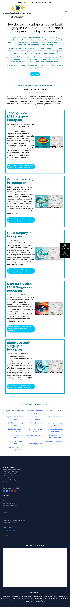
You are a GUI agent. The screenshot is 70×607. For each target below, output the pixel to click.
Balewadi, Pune (16, 596)
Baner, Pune (27, 596)
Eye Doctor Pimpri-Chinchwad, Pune (55, 436)
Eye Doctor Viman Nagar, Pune (15, 448)
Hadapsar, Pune (16, 598)
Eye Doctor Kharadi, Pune (35, 430)
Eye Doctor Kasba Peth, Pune (35, 436)
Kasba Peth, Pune (23, 600)
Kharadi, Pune (53, 598)
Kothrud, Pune (11, 600)
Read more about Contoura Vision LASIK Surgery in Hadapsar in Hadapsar (19, 329)
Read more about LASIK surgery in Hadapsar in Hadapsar (19, 271)
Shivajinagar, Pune (63, 600)
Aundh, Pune (6, 596)
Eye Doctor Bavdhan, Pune (15, 418)
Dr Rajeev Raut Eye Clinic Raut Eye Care (17, 13)
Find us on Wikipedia (9, 503)
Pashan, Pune (51, 600)
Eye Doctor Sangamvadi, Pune (35, 418)
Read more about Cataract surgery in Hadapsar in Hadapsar (21, 220)
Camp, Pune (61, 596)
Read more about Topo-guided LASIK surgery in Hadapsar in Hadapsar (20, 166)
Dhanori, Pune (5, 598)
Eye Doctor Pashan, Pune (15, 442)
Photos (5, 501)
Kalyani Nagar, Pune (41, 598)
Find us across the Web (10, 505)
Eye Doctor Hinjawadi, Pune (55, 424)
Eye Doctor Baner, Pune (54, 411)
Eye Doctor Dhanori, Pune (15, 424)
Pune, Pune (29, 602)
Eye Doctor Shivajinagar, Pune (35, 442)
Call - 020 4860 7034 (9, 530)
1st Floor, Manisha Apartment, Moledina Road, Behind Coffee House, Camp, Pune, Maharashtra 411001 (17, 16)
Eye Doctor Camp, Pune (55, 417)
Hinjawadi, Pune (28, 598)
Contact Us (35, 74)
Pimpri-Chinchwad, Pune (37, 600)
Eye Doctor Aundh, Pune (15, 411)
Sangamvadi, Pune (50, 596)
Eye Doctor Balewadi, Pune (35, 412)
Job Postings (7, 508)
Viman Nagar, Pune (40, 602)
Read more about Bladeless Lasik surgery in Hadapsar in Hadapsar (19, 387)
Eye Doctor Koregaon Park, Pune (55, 430)
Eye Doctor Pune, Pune (54, 441)
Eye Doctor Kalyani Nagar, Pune (15, 430)
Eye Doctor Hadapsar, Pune (35, 424)
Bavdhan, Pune (37, 596)
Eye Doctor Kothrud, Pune (15, 436)
